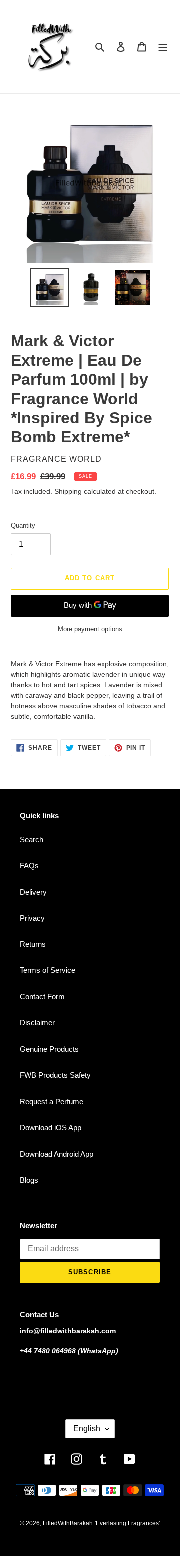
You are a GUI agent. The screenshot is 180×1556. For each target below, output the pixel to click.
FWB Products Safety (55, 1075)
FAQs (29, 865)
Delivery (33, 892)
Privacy (32, 918)
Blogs (29, 1180)
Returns (33, 944)
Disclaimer (37, 1022)
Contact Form (42, 996)
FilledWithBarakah (68, 1523)
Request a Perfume (52, 1101)
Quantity (23, 525)
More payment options (90, 629)
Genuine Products (49, 1049)
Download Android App (57, 1154)
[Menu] (163, 46)
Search (32, 839)
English (87, 1428)
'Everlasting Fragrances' (127, 1523)
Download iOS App (51, 1127)
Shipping (68, 491)
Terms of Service (48, 970)
